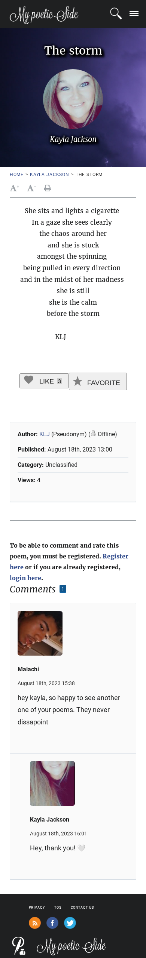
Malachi (28, 669)
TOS (57, 907)
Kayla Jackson (49, 174)
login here (25, 578)
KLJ (44, 434)
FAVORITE (102, 382)
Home (17, 174)
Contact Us (82, 907)
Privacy (37, 907)
